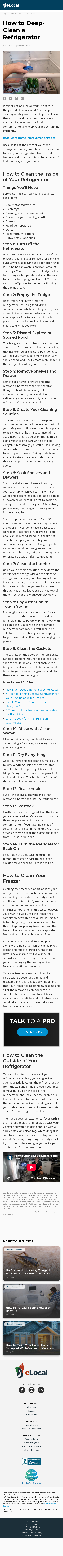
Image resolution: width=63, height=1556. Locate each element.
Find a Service (31, 1425)
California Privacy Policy (31, 1532)
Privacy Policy (31, 1529)
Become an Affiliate (31, 1446)
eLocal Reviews (31, 1450)
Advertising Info (31, 1442)
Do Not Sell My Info (31, 1527)
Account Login (31, 1439)
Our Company (31, 1403)
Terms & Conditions (31, 1524)
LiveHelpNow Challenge (31, 1483)
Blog (4, 13)
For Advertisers (31, 1435)
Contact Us (31, 1414)
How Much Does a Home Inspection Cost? (32, 689)
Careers (31, 1411)
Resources (31, 1421)
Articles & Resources (31, 1428)
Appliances (33, 13)
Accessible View (31, 1521)
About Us (31, 1407)
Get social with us (31, 1384)
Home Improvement (18, 13)
